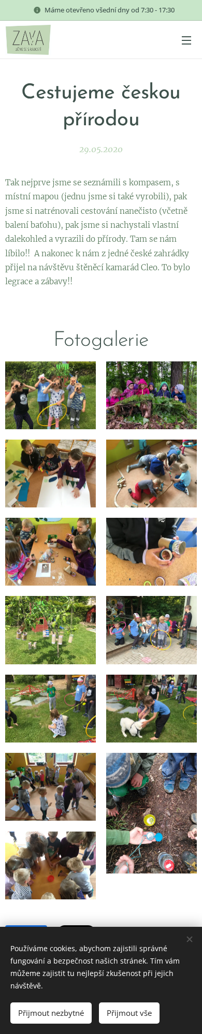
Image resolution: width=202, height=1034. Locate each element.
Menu (186, 40)
